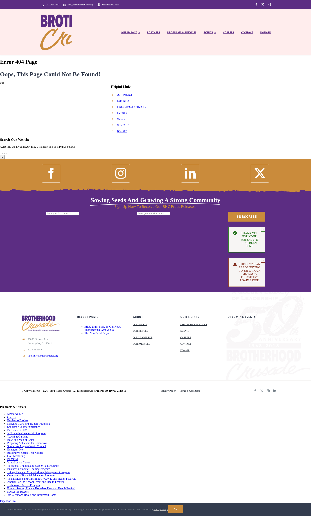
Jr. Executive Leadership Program (26, 433)
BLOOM (12, 459)
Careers (121, 119)
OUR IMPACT (124, 95)
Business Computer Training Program (28, 468)
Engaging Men (15, 449)
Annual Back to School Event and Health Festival (35, 481)
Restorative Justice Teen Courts (25, 452)
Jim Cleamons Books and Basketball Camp (31, 494)
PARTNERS (123, 101)
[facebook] (256, 4)
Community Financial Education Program (31, 475)
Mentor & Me (15, 413)
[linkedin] (190, 173)
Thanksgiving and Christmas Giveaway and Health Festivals (41, 478)
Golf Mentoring (16, 456)
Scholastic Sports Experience (23, 426)
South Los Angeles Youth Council (26, 446)
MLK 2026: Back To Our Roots (102, 326)
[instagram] (269, 4)
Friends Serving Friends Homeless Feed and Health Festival (41, 488)
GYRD (11, 417)
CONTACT (123, 125)
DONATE (122, 131)
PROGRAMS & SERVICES (131, 107)
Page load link (8, 501)
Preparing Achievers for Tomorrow (27, 443)
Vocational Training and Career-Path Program (33, 465)
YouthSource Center (18, 462)
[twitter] (262, 4)
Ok (175, 509)
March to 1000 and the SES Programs (28, 423)
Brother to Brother (17, 420)
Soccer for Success (18, 491)
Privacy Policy (161, 509)
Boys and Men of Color (20, 439)
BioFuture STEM (17, 430)
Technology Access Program (23, 485)
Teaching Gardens (17, 436)
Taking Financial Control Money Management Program (38, 472)
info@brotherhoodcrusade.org (43, 355)
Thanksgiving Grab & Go (99, 329)
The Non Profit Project (97, 333)
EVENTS (122, 113)
